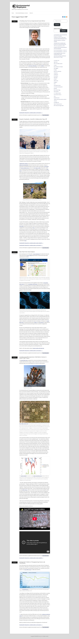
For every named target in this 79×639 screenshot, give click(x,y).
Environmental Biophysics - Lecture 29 (60, 51)
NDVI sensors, (25, 489)
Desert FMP (21, 226)
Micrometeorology (57, 90)
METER (42, 65)
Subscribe (57, 24)
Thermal (55, 100)
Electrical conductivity (57, 71)
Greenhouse (56, 74)
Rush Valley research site (23, 423)
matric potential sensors (37, 475)
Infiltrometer (56, 80)
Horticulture (56, 76)
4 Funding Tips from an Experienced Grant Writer (32, 21)
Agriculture (56, 62)
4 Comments (15, 254)
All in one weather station (58, 63)
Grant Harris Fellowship (32, 65)
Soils (54, 96)
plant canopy (21, 284)
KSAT (55, 83)
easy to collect (29, 255)
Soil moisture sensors (57, 94)
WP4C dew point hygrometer (59, 105)
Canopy (55, 65)
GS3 (34, 167)
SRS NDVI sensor (56, 97)
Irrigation (55, 82)
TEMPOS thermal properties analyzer (60, 99)
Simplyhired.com (25, 589)
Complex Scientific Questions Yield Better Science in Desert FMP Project (32, 357)
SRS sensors (41, 322)
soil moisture (46, 166)
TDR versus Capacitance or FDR (59, 45)
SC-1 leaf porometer (57, 93)
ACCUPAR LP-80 (56, 60)
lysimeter (55, 88)
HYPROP (55, 79)
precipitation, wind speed (32, 284)
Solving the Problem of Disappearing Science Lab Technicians (32, 562)
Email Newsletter (46, 115)
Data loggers (56, 68)
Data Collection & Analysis (58, 66)
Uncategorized (56, 102)
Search (63, 30)
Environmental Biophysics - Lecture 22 (60, 50)
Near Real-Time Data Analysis (27, 251)
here (34, 227)
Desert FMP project (24, 360)
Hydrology (55, 77)
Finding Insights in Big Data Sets (38, 348)
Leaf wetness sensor (57, 85)
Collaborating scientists (23, 163)
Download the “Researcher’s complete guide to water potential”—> (31, 557)
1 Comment (15, 359)
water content (38, 167)
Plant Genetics (56, 91)
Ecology (55, 69)
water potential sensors (25, 167)
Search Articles (58, 28)
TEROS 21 (36, 322)
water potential (23, 475)
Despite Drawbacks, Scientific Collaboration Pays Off (33, 119)
